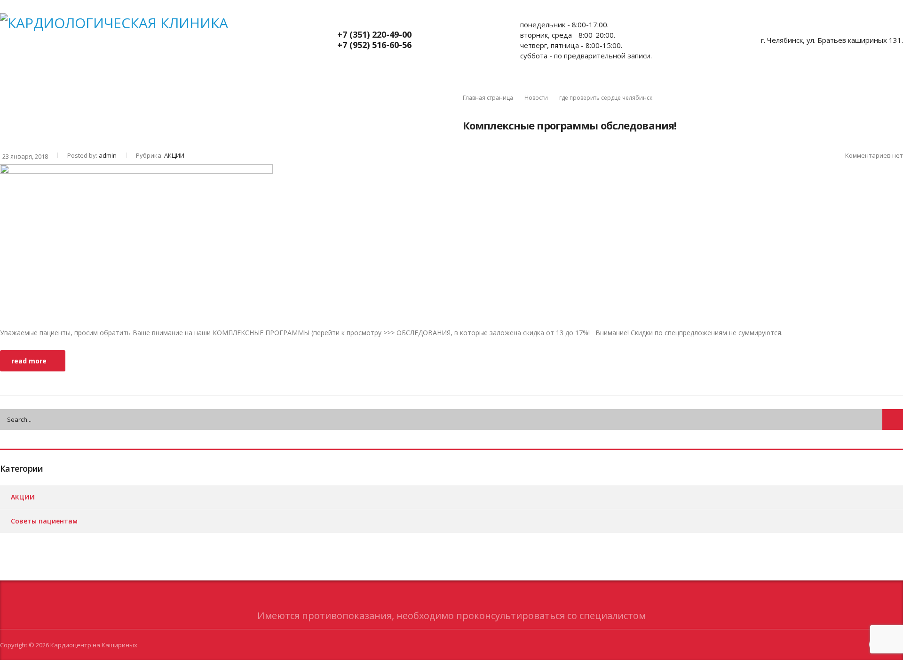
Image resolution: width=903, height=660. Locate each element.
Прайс (101, 92)
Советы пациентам (220, 92)
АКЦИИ (150, 92)
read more (29, 360)
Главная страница (488, 98)
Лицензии (432, 92)
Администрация (304, 92)
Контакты (373, 92)
